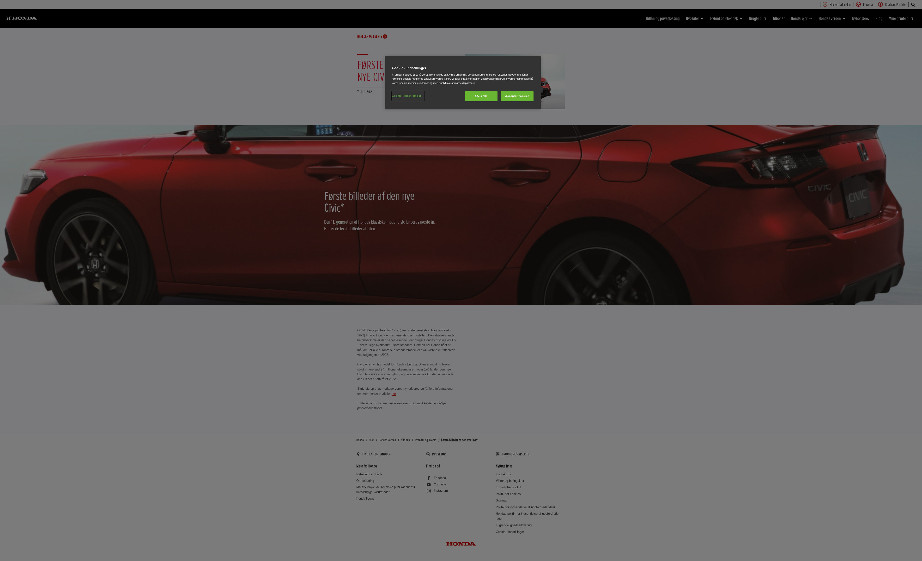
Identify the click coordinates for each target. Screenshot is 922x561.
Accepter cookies (517, 96)
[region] (463, 82)
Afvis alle (481, 96)
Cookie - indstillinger (406, 95)
